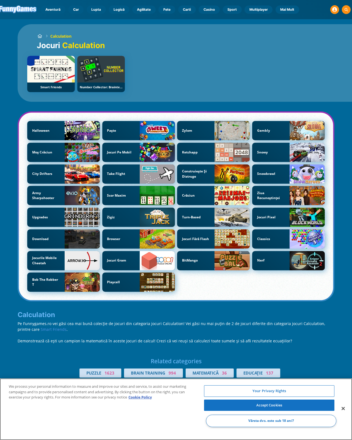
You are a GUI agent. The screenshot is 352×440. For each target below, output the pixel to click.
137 (269, 373)
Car (76, 9)
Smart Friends (54, 329)
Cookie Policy (140, 397)
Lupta (96, 9)
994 (172, 373)
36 (224, 373)
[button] (334, 9)
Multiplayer (258, 9)
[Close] (343, 409)
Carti (187, 9)
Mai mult (287, 9)
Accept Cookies (269, 405)
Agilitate (144, 9)
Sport (232, 9)
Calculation (61, 36)
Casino (209, 9)
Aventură (53, 9)
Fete (166, 9)
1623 (109, 373)
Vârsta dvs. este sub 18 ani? (271, 421)
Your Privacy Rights (269, 390)
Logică (119, 9)
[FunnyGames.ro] (40, 36)
